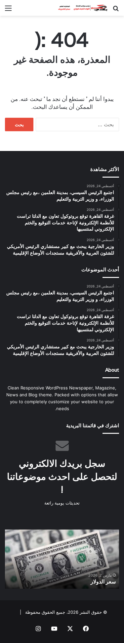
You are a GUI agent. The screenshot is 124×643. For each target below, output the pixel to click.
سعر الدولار (103, 581)
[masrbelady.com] (81, 8)
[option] (62, 559)
